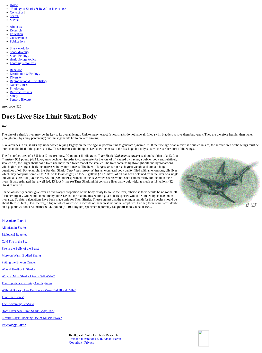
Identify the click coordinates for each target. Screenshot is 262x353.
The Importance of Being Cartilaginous (27, 283)
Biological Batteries (14, 234)
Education (16, 34)
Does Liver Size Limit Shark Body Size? (28, 311)
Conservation (18, 37)
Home (14, 5)
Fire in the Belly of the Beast (20, 248)
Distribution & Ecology (25, 73)
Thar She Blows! (13, 297)
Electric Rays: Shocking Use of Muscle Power (32, 318)
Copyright (75, 342)
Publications (18, 41)
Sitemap (15, 19)
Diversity (16, 77)
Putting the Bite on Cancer (19, 262)
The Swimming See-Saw (18, 304)
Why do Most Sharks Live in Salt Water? (28, 276)
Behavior (16, 70)
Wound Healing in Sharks (18, 269)
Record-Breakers (21, 92)
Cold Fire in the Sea (14, 241)
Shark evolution (20, 48)
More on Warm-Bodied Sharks (21, 255)
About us (16, 26)
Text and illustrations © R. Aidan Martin (95, 339)
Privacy (89, 342)
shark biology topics (23, 59)
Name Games (18, 84)
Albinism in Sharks (14, 227)
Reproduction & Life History (28, 81)
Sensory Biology (21, 99)
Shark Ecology (19, 55)
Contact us (17, 12)
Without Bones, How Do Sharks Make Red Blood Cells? (39, 290)
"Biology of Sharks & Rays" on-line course (38, 8)
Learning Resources (23, 63)
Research (16, 30)
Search (14, 16)
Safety (14, 95)
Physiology (17, 88)
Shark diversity (19, 52)
